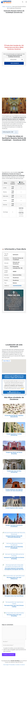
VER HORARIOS (15, 63)
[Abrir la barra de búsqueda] (22, 2)
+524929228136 (17, 285)
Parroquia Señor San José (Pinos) (14, 596)
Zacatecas (8, 6)
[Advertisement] (14, 29)
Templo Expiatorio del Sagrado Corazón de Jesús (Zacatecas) (14, 490)
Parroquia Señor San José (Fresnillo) (14, 615)
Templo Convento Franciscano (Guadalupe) (14, 526)
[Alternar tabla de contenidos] (15, 132)
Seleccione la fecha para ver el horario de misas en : (14, 55)
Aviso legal (5, 664)
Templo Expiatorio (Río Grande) (14, 508)
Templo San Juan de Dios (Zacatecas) (14, 471)
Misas (3, 6)
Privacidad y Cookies (14, 664)
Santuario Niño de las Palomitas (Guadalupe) (14, 547)
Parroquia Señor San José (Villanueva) (14, 578)
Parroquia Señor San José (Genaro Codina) (14, 606)
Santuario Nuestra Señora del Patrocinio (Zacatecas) (14, 536)
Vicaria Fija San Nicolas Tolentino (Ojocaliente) (14, 416)
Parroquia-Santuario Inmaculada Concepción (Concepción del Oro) (14, 569)
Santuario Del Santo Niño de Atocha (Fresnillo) (14, 558)
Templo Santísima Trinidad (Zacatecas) (14, 434)
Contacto (22, 664)
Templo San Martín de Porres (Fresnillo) (14, 453)
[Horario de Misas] (6, 2)
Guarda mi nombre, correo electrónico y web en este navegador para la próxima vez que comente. (14, 650)
